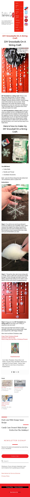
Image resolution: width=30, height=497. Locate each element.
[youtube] (26, 16)
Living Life (17, 12)
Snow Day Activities (18, 387)
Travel (17, 25)
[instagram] (26, 24)
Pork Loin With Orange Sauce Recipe (13, 421)
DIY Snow (4, 387)
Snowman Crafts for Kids (8, 337)
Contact (17, 29)
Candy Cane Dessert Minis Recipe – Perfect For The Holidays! (15, 428)
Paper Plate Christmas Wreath (10, 336)
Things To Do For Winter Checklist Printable (6, 404)
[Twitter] (16, 372)
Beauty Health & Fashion (17, 18)
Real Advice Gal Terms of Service (11, 473)
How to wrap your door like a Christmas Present (14, 339)
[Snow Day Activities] (19, 383)
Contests (18, 22)
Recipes (17, 9)
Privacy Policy (5, 476)
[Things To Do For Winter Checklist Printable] (7, 398)
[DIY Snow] (7, 383)
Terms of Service (18, 487)
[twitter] (26, 8)
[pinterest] (26, 20)
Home (17, 3)
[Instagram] (18, 372)
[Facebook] (11, 372)
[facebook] (26, 12)
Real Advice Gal (14, 492)
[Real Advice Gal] (8, 16)
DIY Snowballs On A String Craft (15, 37)
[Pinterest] (14, 372)
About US (17, 6)
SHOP (17, 27)
